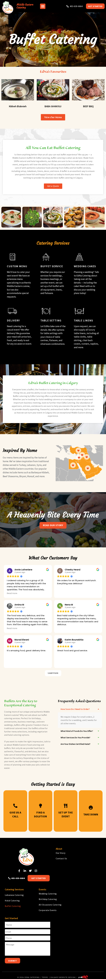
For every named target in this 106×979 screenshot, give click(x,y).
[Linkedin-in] (24, 870)
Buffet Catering (13, 906)
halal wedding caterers (49, 399)
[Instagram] (36, 870)
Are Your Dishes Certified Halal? (75, 744)
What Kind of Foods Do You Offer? (77, 731)
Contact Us (61, 858)
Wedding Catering (48, 893)
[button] (42, 6)
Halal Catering (12, 900)
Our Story (60, 853)
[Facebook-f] (19, 870)
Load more (53, 673)
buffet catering (58, 157)
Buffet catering (20, 396)
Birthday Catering (48, 899)
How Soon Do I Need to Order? (75, 709)
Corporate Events (48, 910)
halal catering (14, 734)
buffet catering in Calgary (70, 177)
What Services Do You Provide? (75, 737)
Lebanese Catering (14, 895)
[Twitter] (30, 870)
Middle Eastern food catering (26, 744)
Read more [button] (12, 593)
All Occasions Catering (50, 904)
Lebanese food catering (47, 167)
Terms (45, 977)
